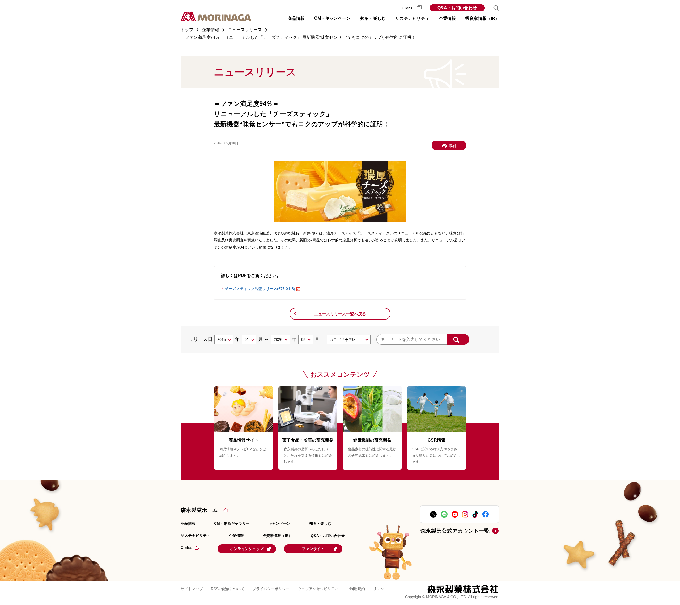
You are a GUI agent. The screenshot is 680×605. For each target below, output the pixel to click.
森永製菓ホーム (199, 510)
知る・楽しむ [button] (373, 18)
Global (408, 8)
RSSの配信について (227, 589)
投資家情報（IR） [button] (482, 18)
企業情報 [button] (447, 18)
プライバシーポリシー (271, 589)
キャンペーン (279, 523)
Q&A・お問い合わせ (457, 8)
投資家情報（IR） (277, 535)
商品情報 (188, 523)
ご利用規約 (355, 589)
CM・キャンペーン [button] (332, 18)
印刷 (452, 146)
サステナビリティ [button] (412, 18)
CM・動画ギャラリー (232, 523)
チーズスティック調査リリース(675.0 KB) (260, 289)
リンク (378, 589)
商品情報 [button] (296, 18)
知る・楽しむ (320, 523)
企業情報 (236, 535)
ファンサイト (313, 549)
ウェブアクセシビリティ (318, 589)
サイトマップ (192, 589)
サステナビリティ (195, 535)
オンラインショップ (247, 549)
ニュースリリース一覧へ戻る (340, 314)
